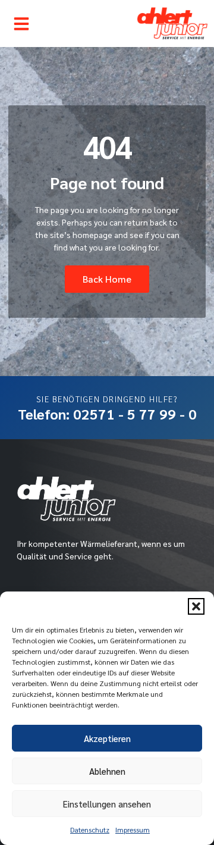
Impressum (132, 829)
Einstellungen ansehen (107, 803)
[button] (196, 606)
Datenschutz (89, 829)
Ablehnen (107, 771)
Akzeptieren (107, 738)
